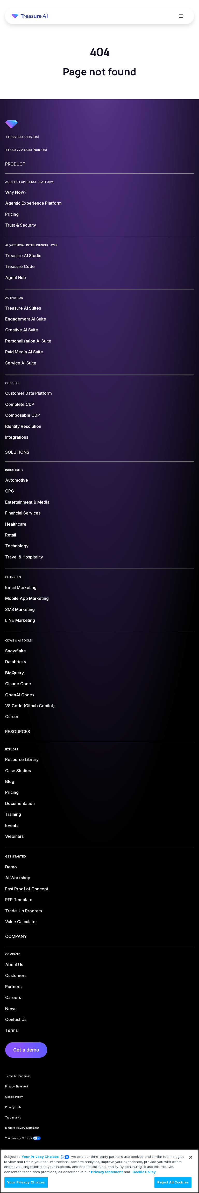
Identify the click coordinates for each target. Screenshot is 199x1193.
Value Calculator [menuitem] (21, 921)
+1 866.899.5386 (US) (22, 137)
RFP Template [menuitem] (18, 899)
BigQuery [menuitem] (14, 672)
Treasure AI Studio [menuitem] (23, 255)
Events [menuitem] (11, 825)
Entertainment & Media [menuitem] (27, 502)
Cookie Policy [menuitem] (14, 1096)
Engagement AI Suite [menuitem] (25, 319)
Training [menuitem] (13, 814)
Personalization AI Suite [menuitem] (28, 341)
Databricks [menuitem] (15, 661)
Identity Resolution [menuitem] (23, 426)
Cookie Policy (144, 1172)
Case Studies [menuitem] (18, 770)
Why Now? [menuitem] (15, 192)
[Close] (190, 1157)
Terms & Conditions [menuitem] (17, 1076)
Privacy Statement (107, 1172)
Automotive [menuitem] (16, 480)
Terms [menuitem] (11, 1030)
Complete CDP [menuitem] (19, 404)
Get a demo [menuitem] (26, 1050)
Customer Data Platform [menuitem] (28, 393)
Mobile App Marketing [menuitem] (27, 598)
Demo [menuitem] (11, 866)
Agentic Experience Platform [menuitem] (33, 203)
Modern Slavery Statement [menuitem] (22, 1127)
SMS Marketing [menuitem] (20, 609)
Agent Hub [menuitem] (15, 277)
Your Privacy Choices (40, 1156)
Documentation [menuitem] (20, 803)
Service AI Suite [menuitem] (20, 363)
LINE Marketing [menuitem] (20, 620)
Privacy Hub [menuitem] (13, 1107)
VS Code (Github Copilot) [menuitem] (30, 705)
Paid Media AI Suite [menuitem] (24, 351)
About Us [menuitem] (14, 964)
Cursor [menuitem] (11, 716)
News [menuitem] (10, 1008)
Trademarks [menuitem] (13, 1117)
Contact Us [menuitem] (15, 1019)
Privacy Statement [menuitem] (16, 1086)
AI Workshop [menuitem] (17, 877)
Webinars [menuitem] (14, 836)
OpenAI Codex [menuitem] (19, 694)
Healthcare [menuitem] (15, 524)
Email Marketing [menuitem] (21, 587)
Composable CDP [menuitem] (22, 415)
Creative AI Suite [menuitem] (21, 329)
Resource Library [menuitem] (22, 759)
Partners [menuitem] (13, 986)
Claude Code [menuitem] (18, 683)
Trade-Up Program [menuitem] (23, 910)
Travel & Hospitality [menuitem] (24, 557)
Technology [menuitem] (17, 545)
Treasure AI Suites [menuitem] (23, 308)
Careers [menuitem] (13, 997)
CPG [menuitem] (9, 491)
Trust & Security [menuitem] (20, 225)
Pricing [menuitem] (12, 214)
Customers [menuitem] (15, 975)
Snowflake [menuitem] (15, 650)
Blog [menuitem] (9, 781)
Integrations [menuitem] (16, 437)
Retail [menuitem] (10, 535)
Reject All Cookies (173, 1182)
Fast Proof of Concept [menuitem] (26, 888)
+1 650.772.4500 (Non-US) (26, 150)
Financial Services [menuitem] (22, 513)
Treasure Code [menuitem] (20, 266)
